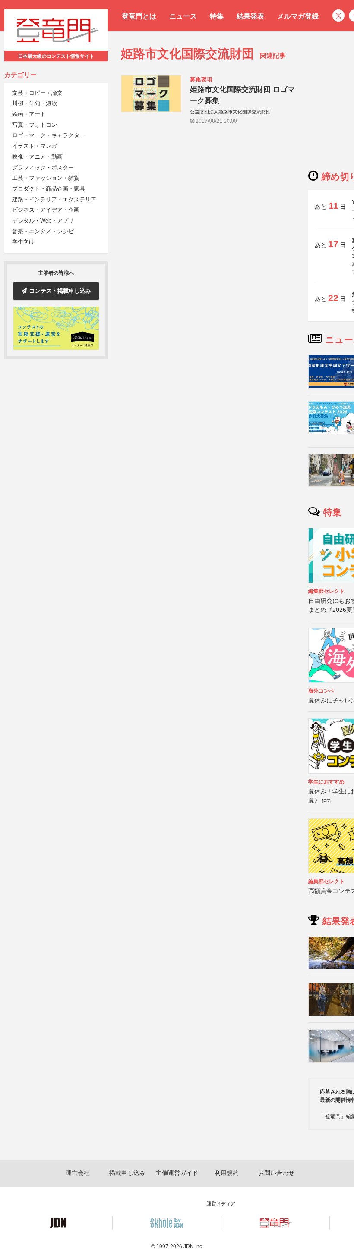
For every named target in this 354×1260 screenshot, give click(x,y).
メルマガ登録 (298, 16)
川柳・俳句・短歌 (34, 103)
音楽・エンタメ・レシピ (43, 231)
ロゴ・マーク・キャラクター (48, 135)
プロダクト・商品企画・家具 (48, 188)
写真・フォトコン (34, 125)
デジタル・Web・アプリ (43, 220)
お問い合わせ (276, 1172)
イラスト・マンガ (34, 146)
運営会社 (78, 1172)
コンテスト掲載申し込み (60, 291)
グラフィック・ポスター (43, 167)
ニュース (183, 16)
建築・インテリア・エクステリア (54, 199)
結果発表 (250, 16)
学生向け (23, 241)
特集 (217, 16)
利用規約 (227, 1172)
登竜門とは (139, 16)
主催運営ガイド (177, 1172)
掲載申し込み (127, 1172)
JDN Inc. (193, 1247)
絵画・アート (29, 114)
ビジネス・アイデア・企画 (45, 210)
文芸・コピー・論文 (37, 93)
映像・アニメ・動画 (37, 157)
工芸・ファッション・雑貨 (45, 178)
